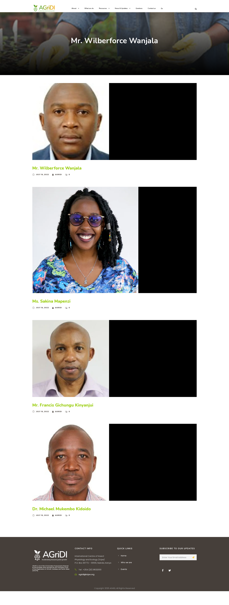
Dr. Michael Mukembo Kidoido (61, 509)
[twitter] (169, 570)
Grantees (139, 8)
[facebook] (162, 570)
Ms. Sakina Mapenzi (51, 301)
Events (124, 569)
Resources (103, 8)
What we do (89, 8)
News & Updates (121, 8)
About (74, 8)
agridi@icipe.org (86, 574)
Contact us (152, 8)
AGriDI (58, 174)
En (162, 8)
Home (123, 555)
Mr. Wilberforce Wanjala (57, 168)
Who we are (126, 562)
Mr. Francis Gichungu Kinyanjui (62, 405)
